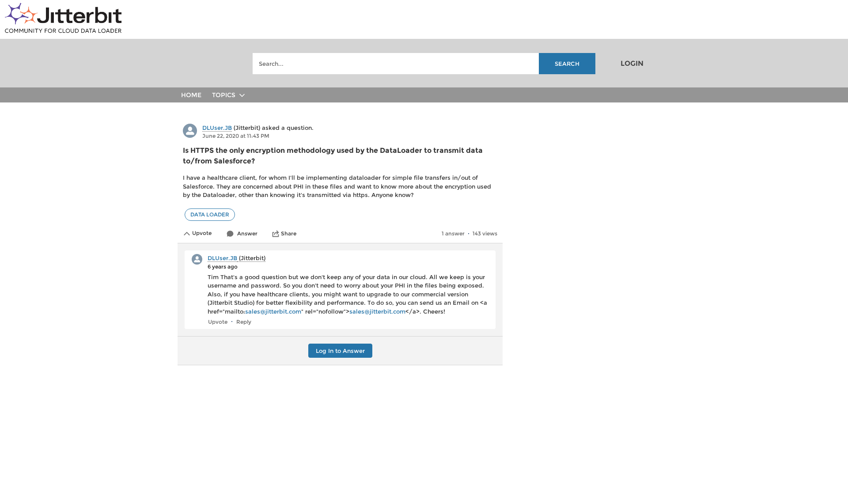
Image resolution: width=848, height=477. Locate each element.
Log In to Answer (340, 350)
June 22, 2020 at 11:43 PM (235, 135)
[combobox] (424, 63)
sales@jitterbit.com (273, 311)
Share (288, 233)
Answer (247, 233)
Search (567, 63)
